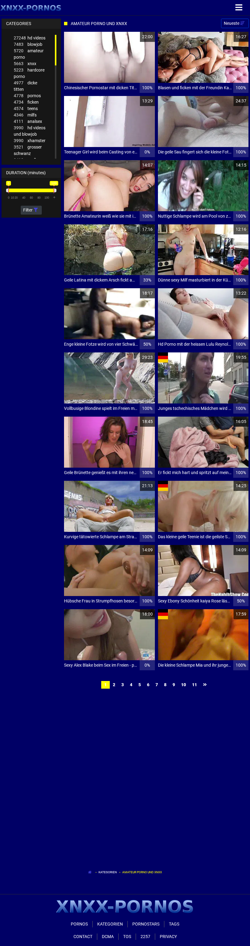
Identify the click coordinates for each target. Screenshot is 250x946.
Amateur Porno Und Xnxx (142, 872)
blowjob (28, 44)
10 (183, 684)
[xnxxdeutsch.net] (31, 7)
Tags (174, 924)
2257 (145, 936)
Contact (82, 936)
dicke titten (25, 86)
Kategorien (107, 872)
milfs (25, 114)
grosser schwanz (28, 150)
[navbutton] (239, 7)
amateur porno (29, 54)
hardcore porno (29, 73)
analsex (28, 121)
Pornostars (145, 924)
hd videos (29, 37)
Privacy (168, 936)
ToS (127, 936)
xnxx (25, 63)
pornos (27, 95)
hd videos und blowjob (29, 131)
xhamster (29, 140)
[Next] (205, 685)
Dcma (108, 936)
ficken (26, 102)
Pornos (79, 924)
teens (26, 108)
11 (194, 684)
